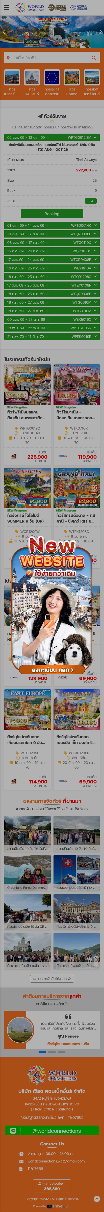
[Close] (98, 529)
